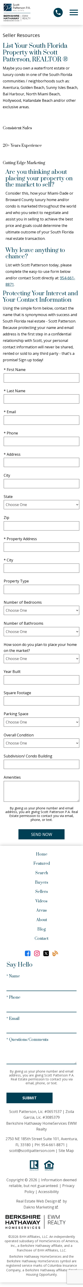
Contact (41, 938)
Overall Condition (19, 735)
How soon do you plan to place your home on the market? (40, 647)
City (7, 475)
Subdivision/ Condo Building (28, 756)
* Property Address (20, 538)
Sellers (41, 891)
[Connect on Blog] (55, 953)
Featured (41, 863)
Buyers (41, 882)
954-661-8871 (53, 1144)
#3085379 (51, 1117)
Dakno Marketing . (41, 1207)
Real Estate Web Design (37, 1201)
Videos (41, 901)
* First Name (15, 369)
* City (8, 560)
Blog (41, 929)
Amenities (12, 777)
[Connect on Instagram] (37, 953)
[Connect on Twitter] (46, 953)
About (41, 919)
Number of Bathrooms (23, 623)
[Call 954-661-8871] (58, 12)
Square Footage (17, 692)
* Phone (11, 433)
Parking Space (16, 713)
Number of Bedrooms (23, 602)
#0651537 (53, 1111)
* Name (13, 976)
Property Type (16, 581)
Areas (41, 910)
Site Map (66, 1150)
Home (41, 854)
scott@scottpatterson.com (32, 1150)
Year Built (12, 671)
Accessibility (48, 1191)
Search (41, 873)
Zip (6, 517)
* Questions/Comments (27, 1039)
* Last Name (14, 390)
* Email (10, 411)
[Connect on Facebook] (27, 953)
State (8, 496)
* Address (12, 454)
